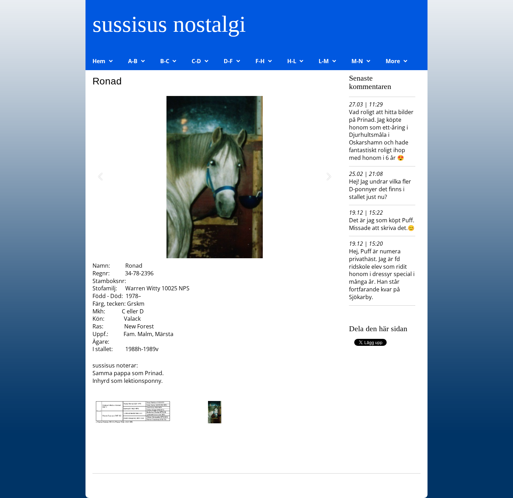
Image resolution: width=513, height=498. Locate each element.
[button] (100, 177)
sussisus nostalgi (169, 24)
